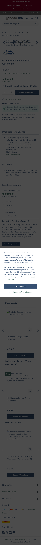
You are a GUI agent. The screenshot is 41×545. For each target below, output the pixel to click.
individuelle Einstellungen (21, 292)
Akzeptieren (20, 286)
